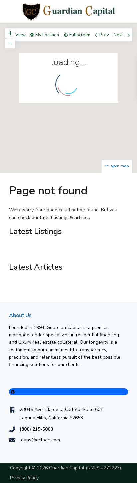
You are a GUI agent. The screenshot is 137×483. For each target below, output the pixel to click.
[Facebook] (68, 391)
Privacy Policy (24, 478)
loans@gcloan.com (40, 440)
